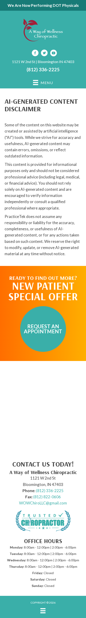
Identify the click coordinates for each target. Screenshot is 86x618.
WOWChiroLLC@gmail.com (43, 503)
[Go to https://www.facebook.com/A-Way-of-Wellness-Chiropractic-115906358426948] (35, 54)
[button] (43, 329)
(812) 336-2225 (43, 69)
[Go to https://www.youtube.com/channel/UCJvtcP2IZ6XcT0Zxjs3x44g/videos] (53, 54)
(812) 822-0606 (47, 496)
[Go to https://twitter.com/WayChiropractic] (44, 54)
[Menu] (43, 610)
